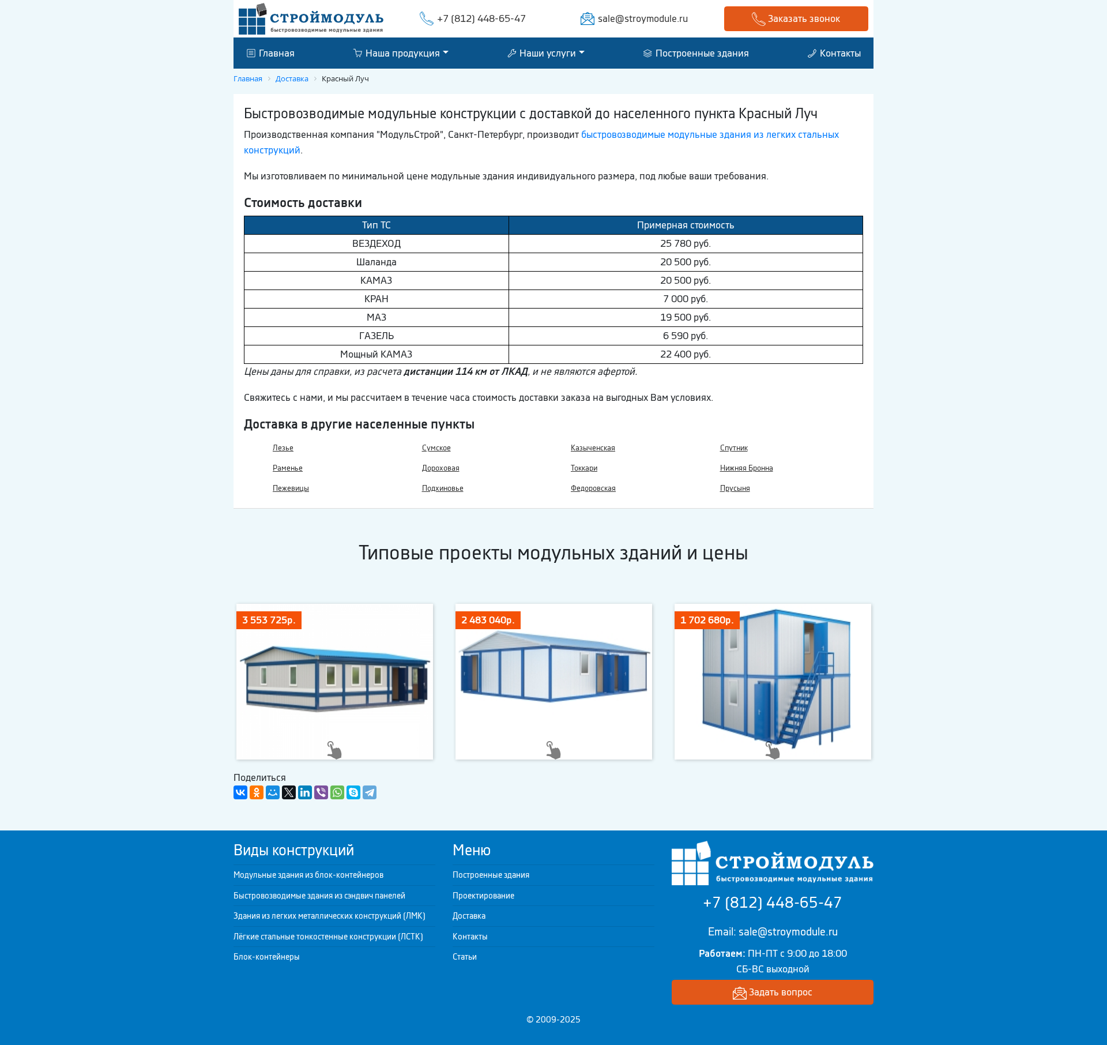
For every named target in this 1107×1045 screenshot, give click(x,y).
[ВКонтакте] (240, 792)
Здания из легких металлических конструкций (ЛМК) (330, 916)
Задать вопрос (779, 992)
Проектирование (483, 895)
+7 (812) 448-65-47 (481, 18)
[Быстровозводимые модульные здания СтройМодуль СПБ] (311, 18)
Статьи (465, 957)
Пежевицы (291, 488)
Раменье (288, 468)
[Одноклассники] (256, 792)
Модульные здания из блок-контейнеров (308, 875)
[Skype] (353, 792)
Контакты (839, 52)
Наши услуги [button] (546, 52)
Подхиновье (443, 488)
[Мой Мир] (273, 792)
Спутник (734, 448)
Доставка (469, 916)
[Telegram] (369, 792)
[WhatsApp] (337, 792)
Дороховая (441, 468)
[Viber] (321, 792)
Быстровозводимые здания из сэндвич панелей (319, 895)
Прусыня (735, 488)
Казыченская (593, 448)
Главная (276, 52)
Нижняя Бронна (746, 468)
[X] (289, 792)
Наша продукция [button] (401, 52)
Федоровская (593, 488)
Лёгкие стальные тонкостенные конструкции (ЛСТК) (328, 936)
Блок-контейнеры (267, 957)
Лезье (283, 448)
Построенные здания (701, 52)
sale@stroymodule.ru (643, 18)
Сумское (436, 448)
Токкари (584, 468)
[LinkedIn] (305, 792)
